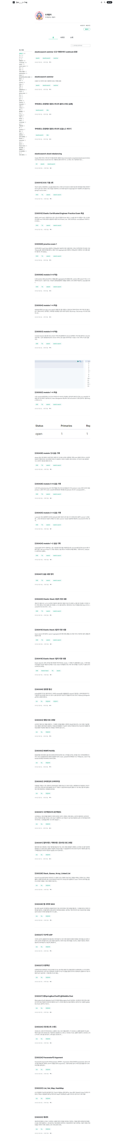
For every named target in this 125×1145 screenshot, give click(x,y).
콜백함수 (21, 111)
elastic (20, 64)
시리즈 (62, 37)
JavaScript (21, 62)
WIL (20, 68)
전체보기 (21, 53)
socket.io (21, 129)
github (20, 100)
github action (22, 93)
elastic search (22, 66)
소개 (71, 37)
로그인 (109, 2)
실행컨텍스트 (22, 89)
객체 (20, 86)
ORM (20, 106)
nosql (20, 133)
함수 (20, 131)
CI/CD (20, 91)
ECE (20, 80)
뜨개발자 (48, 15)
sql (19, 124)
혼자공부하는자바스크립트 (24, 77)
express (21, 82)
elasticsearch (22, 73)
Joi (19, 142)
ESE (20, 69)
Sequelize (21, 104)
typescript (21, 140)
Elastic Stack (22, 145)
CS (19, 57)
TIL (20, 55)
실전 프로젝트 (22, 136)
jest (20, 98)
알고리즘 (21, 147)
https (20, 84)
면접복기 (21, 149)
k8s (20, 87)
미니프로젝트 (22, 151)
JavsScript (21, 122)
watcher (21, 102)
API (20, 109)
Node (20, 75)
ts (19, 153)
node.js (20, 107)
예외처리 (21, 135)
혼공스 (20, 78)
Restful (20, 138)
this (20, 95)
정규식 (20, 144)
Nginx (20, 120)
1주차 (20, 116)
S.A (20, 113)
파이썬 (20, 118)
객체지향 (21, 125)
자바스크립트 (22, 71)
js (19, 59)
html (20, 97)
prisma (20, 115)
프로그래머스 (22, 154)
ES (19, 127)
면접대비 (21, 60)
